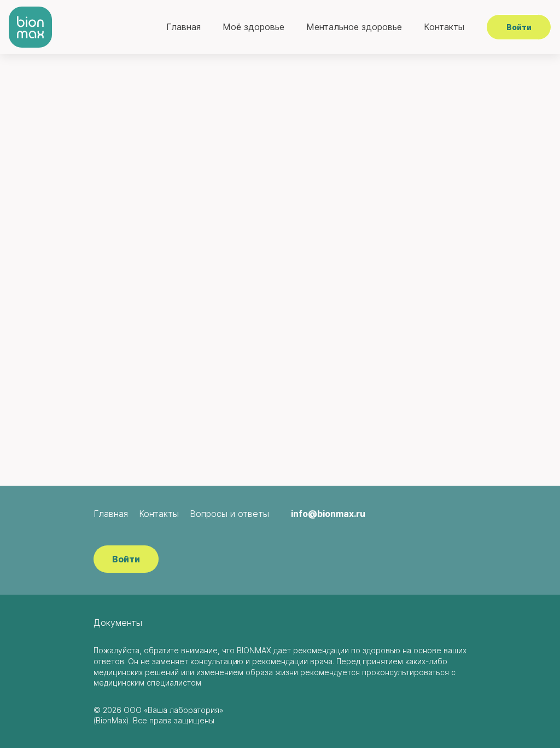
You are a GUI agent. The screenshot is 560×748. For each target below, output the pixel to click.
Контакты (444, 26)
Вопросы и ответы (229, 513)
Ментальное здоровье (354, 26)
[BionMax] (30, 27)
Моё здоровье (253, 26)
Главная (183, 26)
